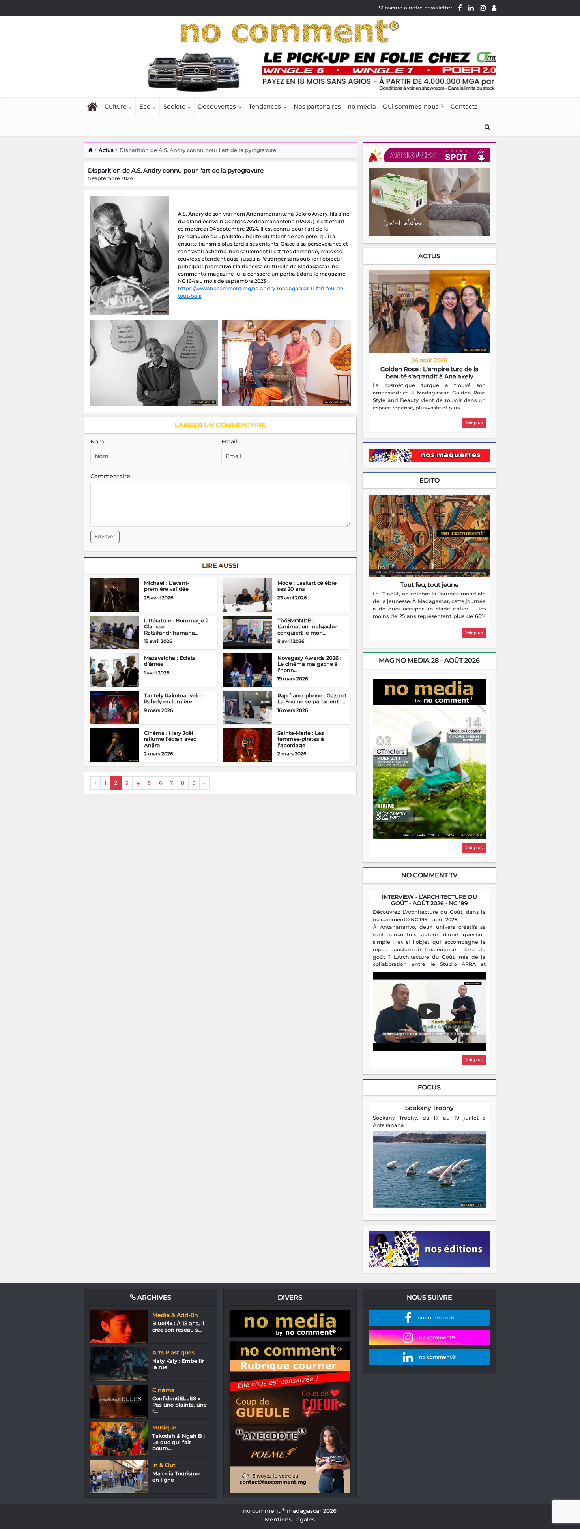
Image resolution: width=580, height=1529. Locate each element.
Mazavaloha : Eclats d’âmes (169, 661)
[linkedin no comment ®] (471, 7)
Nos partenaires (317, 106)
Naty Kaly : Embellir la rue (178, 1364)
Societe (174, 106)
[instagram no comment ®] (483, 7)
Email (229, 441)
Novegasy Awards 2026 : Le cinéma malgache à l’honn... (309, 664)
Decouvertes (217, 106)
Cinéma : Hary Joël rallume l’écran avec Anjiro (170, 739)
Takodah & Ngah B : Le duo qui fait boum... (178, 1442)
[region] (429, 397)
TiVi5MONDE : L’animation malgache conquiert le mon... (307, 626)
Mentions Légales (290, 1519)
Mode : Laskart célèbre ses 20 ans (307, 586)
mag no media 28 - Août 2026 (429, 660)
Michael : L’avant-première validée (166, 586)
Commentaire (110, 476)
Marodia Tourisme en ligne (176, 1476)
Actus (429, 256)
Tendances (265, 106)
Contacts (464, 106)
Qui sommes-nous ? (413, 106)
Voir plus (474, 422)
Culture (116, 106)
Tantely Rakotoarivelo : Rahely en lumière (173, 698)
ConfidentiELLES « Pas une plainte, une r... (179, 1404)
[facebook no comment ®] (460, 7)
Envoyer (105, 536)
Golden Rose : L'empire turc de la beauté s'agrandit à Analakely (429, 372)
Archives (153, 1297)
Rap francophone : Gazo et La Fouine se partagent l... (311, 698)
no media (362, 106)
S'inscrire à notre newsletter (415, 7)
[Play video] (429, 1011)
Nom (97, 441)
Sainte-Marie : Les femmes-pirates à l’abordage (300, 739)
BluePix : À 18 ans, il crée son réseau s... (178, 1326)
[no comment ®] (494, 7)
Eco (145, 106)
